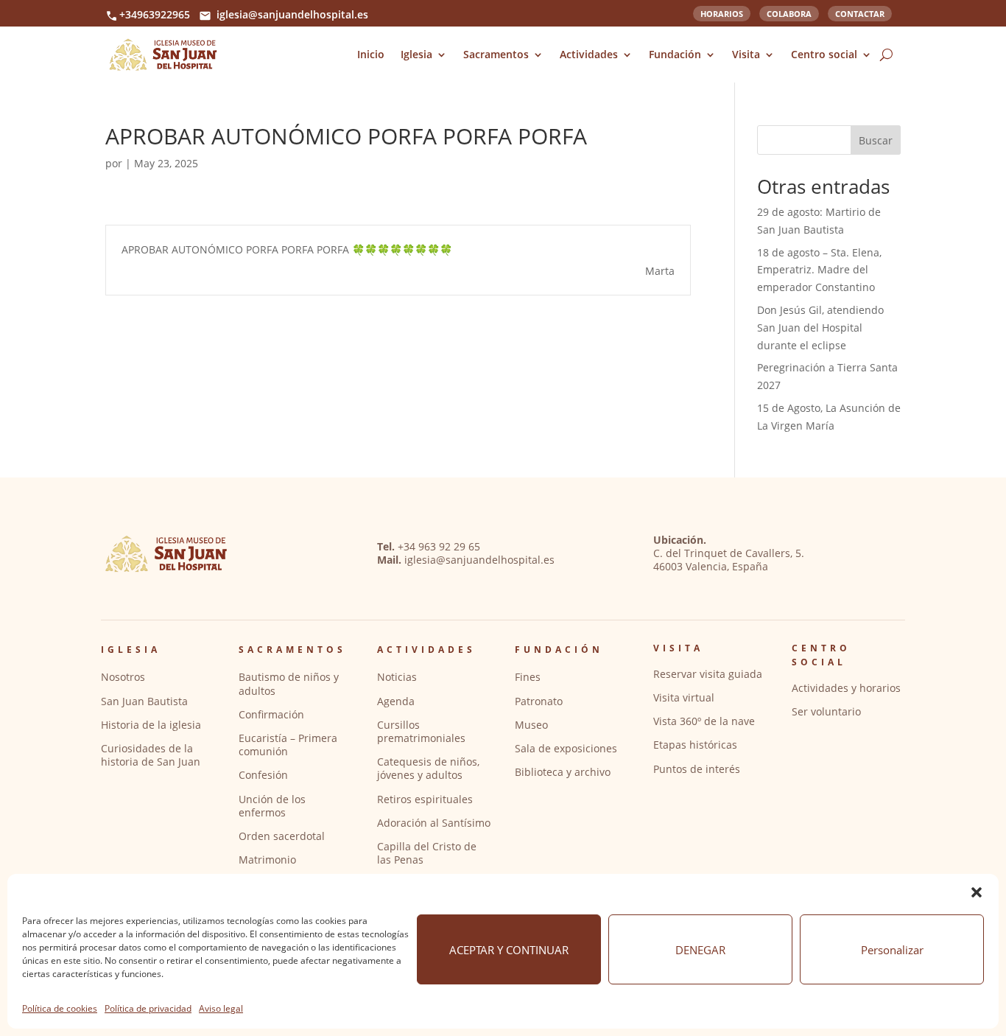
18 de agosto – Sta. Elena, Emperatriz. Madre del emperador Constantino (819, 270)
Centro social (824, 54)
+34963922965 (154, 14)
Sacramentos (496, 54)
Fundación (675, 54)
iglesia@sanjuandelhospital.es (292, 14)
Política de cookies (59, 1008)
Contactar (859, 12)
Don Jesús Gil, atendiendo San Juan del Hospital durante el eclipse (820, 327)
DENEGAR (700, 949)
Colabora (789, 12)
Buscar (876, 140)
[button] (976, 892)
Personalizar (892, 949)
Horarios (721, 12)
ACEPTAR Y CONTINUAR (509, 949)
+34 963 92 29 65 (439, 546)
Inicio (370, 54)
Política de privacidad (148, 1008)
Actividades (589, 54)
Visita (746, 54)
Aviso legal (221, 1008)
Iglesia (416, 54)
